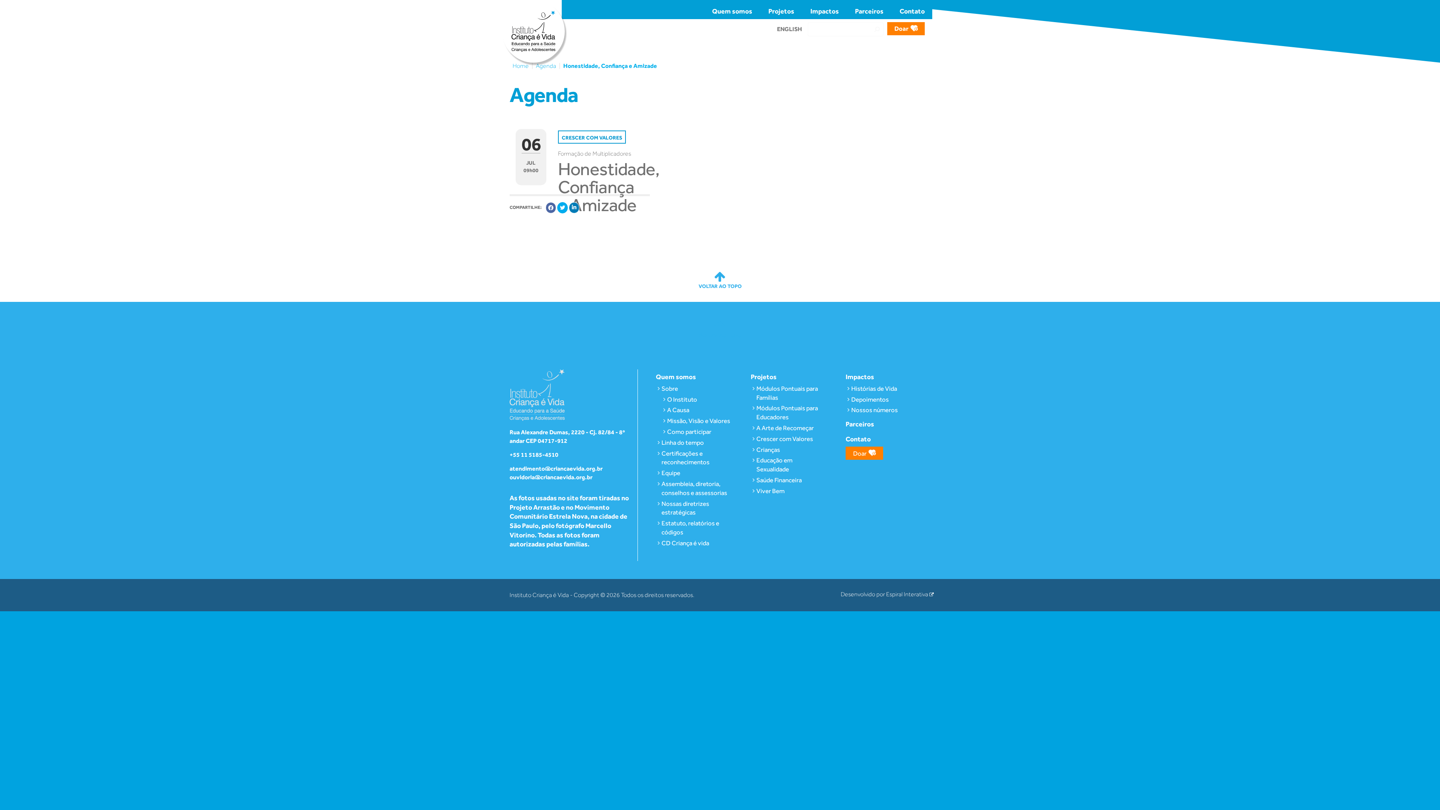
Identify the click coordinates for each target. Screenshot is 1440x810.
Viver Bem (770, 491)
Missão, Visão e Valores (698, 420)
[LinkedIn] (574, 207)
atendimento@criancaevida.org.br (556, 468)
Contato (912, 11)
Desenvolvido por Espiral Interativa (885, 594)
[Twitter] (562, 207)
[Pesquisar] (877, 28)
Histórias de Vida (874, 388)
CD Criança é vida (685, 543)
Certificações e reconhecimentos (686, 458)
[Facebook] (551, 207)
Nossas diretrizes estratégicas (685, 508)
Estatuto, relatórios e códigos (690, 527)
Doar (901, 28)
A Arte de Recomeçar (785, 428)
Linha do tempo (683, 442)
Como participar (689, 431)
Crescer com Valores (784, 438)
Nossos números (874, 410)
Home (521, 66)
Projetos (781, 11)
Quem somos (732, 11)
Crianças (768, 449)
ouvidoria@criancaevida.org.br (551, 477)
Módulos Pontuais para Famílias (787, 393)
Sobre (670, 388)
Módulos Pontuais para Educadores (787, 412)
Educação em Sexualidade (774, 464)
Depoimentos (870, 399)
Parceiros (869, 11)
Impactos (824, 11)
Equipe (671, 473)
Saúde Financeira (779, 480)
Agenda (546, 66)
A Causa (678, 410)
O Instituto (682, 399)
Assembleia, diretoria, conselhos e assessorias (694, 488)
